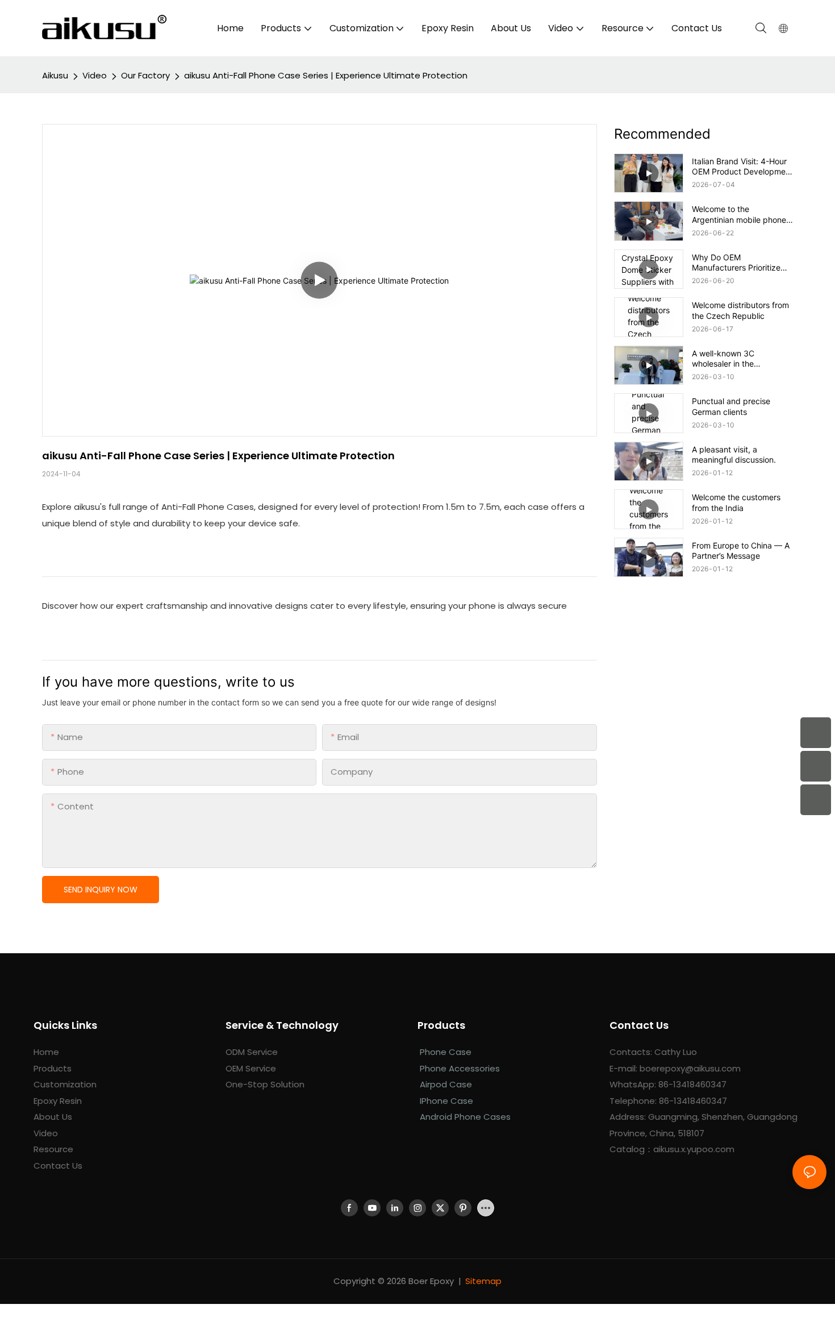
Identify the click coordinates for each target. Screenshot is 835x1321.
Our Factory (145, 75)
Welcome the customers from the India (736, 502)
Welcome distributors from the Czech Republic (740, 310)
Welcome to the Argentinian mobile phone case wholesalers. (739, 214)
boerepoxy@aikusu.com (690, 1068)
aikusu (55, 75)
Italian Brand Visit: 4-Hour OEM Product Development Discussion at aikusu (742, 166)
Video (94, 75)
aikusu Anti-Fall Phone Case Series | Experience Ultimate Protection (325, 75)
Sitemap (483, 1281)
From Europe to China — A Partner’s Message (741, 550)
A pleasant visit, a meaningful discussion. (734, 454)
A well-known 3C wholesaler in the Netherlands (723, 358)
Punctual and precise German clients (731, 406)
